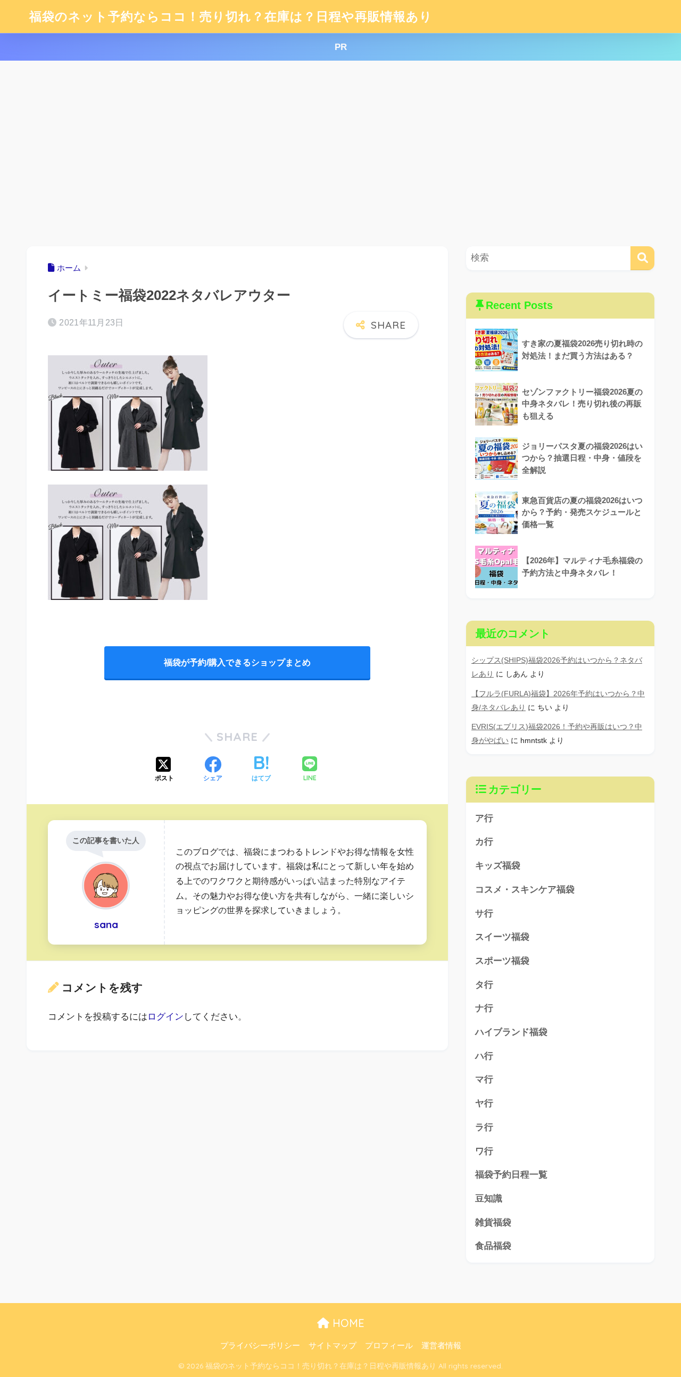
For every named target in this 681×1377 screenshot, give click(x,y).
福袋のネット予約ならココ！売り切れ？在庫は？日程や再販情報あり (231, 16)
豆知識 (488, 1199)
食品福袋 (493, 1246)
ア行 (484, 818)
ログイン (165, 1017)
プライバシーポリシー (260, 1345)
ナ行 (484, 1008)
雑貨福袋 (493, 1222)
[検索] (642, 258)
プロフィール (389, 1345)
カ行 (484, 842)
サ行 (484, 913)
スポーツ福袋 (502, 961)
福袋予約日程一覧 (511, 1175)
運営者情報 (441, 1345)
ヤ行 (484, 1103)
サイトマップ (332, 1345)
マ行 (484, 1079)
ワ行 (484, 1151)
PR (341, 47)
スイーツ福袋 (502, 937)
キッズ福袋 (497, 866)
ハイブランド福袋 (511, 1032)
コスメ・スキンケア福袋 (525, 889)
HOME (346, 1323)
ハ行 (484, 1056)
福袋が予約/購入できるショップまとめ (237, 662)
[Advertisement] (340, 153)
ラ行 (484, 1127)
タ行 (484, 985)
